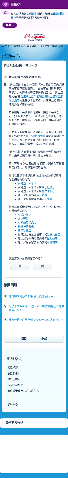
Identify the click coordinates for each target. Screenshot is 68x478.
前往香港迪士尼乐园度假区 (23, 390)
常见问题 (31, 46)
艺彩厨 (43, 195)
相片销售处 (39, 136)
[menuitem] (13, 25)
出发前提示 (14, 379)
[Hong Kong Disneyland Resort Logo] (34, 37)
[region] (9, 25)
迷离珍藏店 (24, 230)
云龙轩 (48, 199)
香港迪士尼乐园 (30, 96)
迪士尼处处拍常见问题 (51, 46)
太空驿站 (23, 218)
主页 (7, 46)
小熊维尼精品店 (27, 222)
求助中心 (18, 46)
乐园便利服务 (15, 385)
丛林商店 (52, 242)
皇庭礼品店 (53, 234)
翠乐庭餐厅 (48, 187)
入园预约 (32, 13)
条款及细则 (14, 373)
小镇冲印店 (24, 214)
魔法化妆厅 (48, 191)
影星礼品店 (51, 238)
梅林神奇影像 (26, 226)
